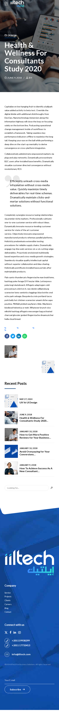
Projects (8, 596)
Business (11, 328)
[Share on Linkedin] (18, 336)
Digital (10, 330)
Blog (6, 608)
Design (12, 35)
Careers (8, 604)
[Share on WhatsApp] (24, 336)
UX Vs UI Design (28, 402)
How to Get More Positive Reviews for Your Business (34, 436)
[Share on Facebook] (7, 336)
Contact (8, 612)
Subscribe (15, 689)
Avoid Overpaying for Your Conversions (35, 453)
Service (8, 593)
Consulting (24, 328)
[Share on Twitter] (12, 336)
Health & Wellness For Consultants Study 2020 (33, 419)
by (30, 77)
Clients (7, 600)
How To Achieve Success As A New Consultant (36, 470)
